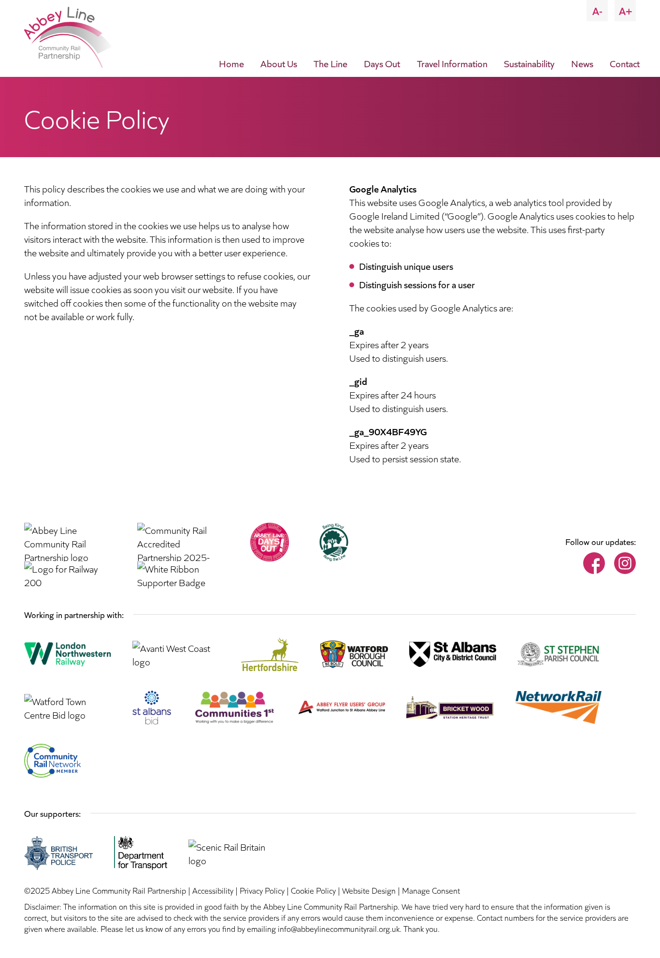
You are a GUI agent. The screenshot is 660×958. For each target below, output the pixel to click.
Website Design (369, 890)
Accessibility (212, 890)
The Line (330, 63)
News (582, 63)
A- (597, 10)
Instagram (625, 563)
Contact (625, 63)
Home (231, 63)
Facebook (594, 563)
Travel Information (452, 63)
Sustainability (529, 63)
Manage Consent (431, 890)
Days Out (382, 63)
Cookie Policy (313, 890)
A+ (625, 10)
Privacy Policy (262, 890)
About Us (278, 63)
